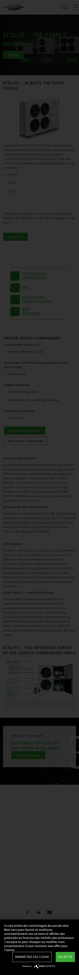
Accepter (65, 957)
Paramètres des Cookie (32, 957)
